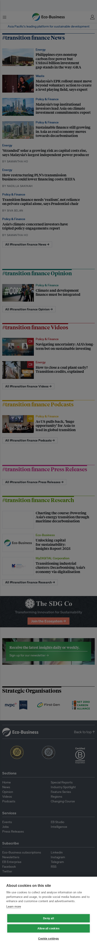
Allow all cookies (48, 928)
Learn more (13, 906)
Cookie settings (48, 938)
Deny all (48, 918)
